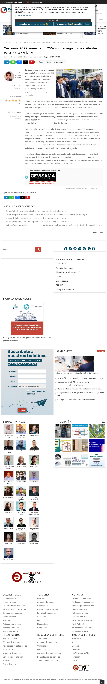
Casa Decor (61, 263)
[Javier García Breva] (8, 522)
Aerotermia (42, 638)
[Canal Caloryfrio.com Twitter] (70, 249)
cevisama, (13, 116)
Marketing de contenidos (83, 606)
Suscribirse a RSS (10, 631)
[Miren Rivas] (8, 507)
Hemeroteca (42, 624)
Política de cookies (11, 628)
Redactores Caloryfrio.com (14, 609)
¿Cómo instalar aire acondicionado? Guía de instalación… (77, 373)
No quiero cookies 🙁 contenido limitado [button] (72, 24)
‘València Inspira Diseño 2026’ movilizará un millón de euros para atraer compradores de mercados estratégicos (47, 215)
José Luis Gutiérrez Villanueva (21, 499)
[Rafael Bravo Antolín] (8, 430)
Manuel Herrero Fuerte (9, 467)
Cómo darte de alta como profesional (14, 659)
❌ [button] (93, 6)
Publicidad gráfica (80, 613)
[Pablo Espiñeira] (21, 538)
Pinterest (76, 649)
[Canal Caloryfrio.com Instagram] (84, 249)
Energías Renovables (46, 613)
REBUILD (59, 285)
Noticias (40, 598)
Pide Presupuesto (10, 638)
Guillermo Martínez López (21, 436)
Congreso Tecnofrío (65, 289)
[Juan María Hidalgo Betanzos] (21, 522)
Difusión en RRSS (79, 617)
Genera (59, 276)
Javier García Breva (8, 529)
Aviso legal (7, 620)
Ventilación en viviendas (47, 660)
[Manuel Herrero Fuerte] (8, 461)
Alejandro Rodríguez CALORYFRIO (47, 57)
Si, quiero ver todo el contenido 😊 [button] (33, 24)
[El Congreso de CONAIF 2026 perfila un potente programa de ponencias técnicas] (27, 318)
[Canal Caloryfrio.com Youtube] (80, 249)
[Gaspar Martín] (21, 476)
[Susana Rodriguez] (8, 492)
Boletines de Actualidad (82, 620)
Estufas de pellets (45, 649)
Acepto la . (36, 392)
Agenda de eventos (64, 268)
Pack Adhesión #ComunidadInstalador (81, 626)
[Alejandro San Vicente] (8, 445)
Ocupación (12, 387)
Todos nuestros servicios (83, 602)
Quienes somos (9, 598)
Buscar (38, 249)
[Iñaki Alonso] (34, 461)
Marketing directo (79, 609)
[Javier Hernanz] (21, 445)
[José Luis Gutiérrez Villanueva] (21, 492)
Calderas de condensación (49, 653)
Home (6, 42)
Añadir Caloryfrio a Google (52, 62)
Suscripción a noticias (81, 598)
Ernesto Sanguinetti (34, 498)
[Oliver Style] (34, 538)
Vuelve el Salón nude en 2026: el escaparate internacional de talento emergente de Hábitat (39, 222)
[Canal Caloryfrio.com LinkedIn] (75, 249)
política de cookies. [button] (24, 16)
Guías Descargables (80, 631)
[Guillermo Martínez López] (21, 430)
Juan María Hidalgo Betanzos (21, 529)
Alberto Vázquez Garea (34, 529)
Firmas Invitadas (9, 602)
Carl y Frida (42, 628)
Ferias (13, 42)
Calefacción (42, 606)
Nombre (13, 371)
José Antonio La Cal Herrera (8, 482)
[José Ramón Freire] (21, 507)
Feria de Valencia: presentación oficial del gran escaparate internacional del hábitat (36, 211)
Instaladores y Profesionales (15, 646)
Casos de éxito (9, 664)
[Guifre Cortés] (34, 445)
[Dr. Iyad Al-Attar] (8, 553)
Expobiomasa (62, 281)
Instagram (76, 657)
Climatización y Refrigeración (68, 272)
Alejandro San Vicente (8, 452)
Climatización (43, 646)
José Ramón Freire (21, 513)
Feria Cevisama (23, 42)
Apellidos (13, 376)
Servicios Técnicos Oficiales (15, 649)
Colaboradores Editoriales (14, 606)
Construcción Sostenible (47, 609)
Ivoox (74, 660)
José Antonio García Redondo (34, 513)
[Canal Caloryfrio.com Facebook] (66, 249)
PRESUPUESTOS (96, 10)
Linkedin (75, 646)
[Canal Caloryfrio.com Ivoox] (94, 249)
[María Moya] (8, 538)
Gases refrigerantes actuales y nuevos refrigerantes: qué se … (81, 378)
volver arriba (98, 233)
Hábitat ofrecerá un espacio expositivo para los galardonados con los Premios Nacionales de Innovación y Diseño (54, 225)
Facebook (76, 638)
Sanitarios (41, 617)
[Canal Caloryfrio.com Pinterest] (89, 249)
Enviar (22, 410)
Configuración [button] (53, 20)
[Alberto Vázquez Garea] (34, 522)
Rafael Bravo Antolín (8, 436)
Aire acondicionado (45, 602)
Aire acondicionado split (47, 642)
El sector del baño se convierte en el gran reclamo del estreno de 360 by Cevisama (36, 218)
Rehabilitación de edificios (48, 657)
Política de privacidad (12, 624)
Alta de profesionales (12, 653)
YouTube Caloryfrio (80, 653)
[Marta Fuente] (34, 430)
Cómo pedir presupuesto (13, 642)
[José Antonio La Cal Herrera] (8, 476)
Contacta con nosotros (12, 613)
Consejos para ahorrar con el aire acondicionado (76, 400)
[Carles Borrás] (34, 476)
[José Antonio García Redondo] (34, 507)
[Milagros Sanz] (21, 461)
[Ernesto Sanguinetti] (34, 492)
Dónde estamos (9, 617)
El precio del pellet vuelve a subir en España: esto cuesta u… (80, 389)
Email (14, 381)
